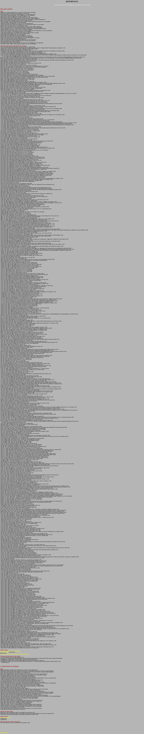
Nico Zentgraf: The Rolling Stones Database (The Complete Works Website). (14, 654)
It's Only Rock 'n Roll (4, 652)
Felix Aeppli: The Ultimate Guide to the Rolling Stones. (10, 651)
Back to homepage (3, 732)
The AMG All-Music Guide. (5, 717)
